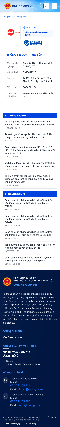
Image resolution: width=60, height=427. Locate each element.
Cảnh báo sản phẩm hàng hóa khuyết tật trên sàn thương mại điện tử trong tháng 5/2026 (28, 233)
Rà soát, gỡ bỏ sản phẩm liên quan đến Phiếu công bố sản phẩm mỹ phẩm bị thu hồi (28, 136)
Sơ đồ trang (31, 423)
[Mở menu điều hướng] (54, 6)
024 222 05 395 (20, 401)
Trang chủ (7, 16)
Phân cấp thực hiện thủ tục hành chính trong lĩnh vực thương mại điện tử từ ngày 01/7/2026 (29, 123)
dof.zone (31, 27)
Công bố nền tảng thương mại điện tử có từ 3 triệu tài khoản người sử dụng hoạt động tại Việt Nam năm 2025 (30, 150)
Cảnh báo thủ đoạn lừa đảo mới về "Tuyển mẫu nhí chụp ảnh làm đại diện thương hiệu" (29, 259)
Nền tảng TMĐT (21, 16)
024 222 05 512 (20, 385)
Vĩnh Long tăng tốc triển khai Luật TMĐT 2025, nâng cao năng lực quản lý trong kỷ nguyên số (30, 164)
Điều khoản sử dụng (11, 423)
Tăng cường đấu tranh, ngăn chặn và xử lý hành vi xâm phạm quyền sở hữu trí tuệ (30, 246)
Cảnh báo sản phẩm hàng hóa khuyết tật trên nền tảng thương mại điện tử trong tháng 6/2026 (28, 219)
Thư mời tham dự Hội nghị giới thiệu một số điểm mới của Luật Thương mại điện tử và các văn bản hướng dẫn (29, 178)
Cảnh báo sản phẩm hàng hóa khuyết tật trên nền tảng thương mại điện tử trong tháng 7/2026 (28, 203)
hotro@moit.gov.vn (29, 405)
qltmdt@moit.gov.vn (30, 389)
